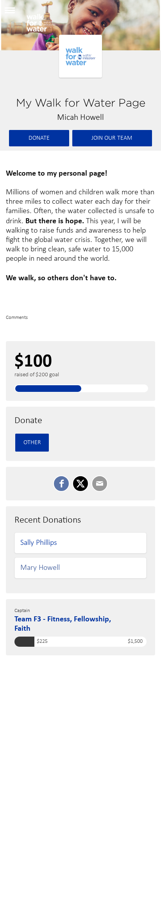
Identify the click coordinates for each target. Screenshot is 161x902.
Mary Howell (40, 568)
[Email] (99, 483)
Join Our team (111, 138)
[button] (10, 13)
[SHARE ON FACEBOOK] (61, 483)
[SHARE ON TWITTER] (80, 483)
